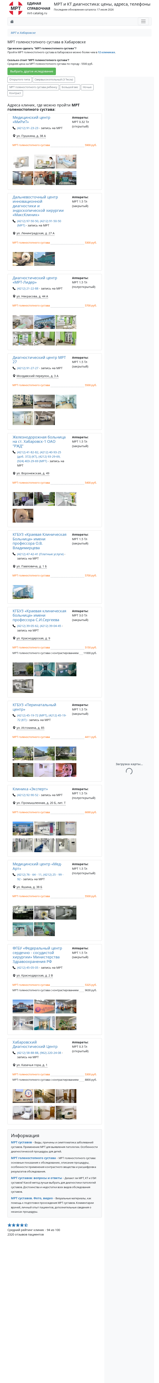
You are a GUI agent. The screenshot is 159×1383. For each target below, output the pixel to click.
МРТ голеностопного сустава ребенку (33, 87)
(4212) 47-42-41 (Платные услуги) (40, 554)
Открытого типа (19, 79)
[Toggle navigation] (143, 21)
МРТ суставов (21, 1142)
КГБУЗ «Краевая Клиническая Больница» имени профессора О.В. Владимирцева (39, 541)
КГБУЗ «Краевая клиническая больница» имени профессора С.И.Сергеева (39, 615)
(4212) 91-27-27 (27, 368)
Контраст (15, 93)
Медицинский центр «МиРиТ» (31, 119)
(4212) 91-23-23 (27, 128)
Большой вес (70, 87)
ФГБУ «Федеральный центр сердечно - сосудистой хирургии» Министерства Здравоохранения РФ (37, 955)
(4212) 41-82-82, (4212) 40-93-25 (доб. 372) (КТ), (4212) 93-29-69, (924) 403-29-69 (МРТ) (39, 456)
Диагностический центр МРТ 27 (39, 359)
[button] (23, 161)
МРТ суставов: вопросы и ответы (36, 1178)
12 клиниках (106, 52)
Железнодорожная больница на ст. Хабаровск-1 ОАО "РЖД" (39, 441)
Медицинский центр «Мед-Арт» (37, 866)
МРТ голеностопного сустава (33, 1158)
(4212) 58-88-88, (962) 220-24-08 (39, 1053)
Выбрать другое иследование (31, 71)
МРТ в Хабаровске (23, 33)
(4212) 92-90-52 (27, 795)
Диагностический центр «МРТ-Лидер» (35, 280)
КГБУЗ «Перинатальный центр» (34, 707)
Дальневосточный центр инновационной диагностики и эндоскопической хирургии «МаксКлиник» (38, 205)
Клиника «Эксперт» (30, 788)
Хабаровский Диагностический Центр (35, 1044)
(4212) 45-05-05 (27, 968)
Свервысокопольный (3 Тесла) (54, 79)
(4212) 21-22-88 (27, 288)
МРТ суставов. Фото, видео (32, 1198)
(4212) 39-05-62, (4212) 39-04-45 (39, 626)
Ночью (87, 87)
